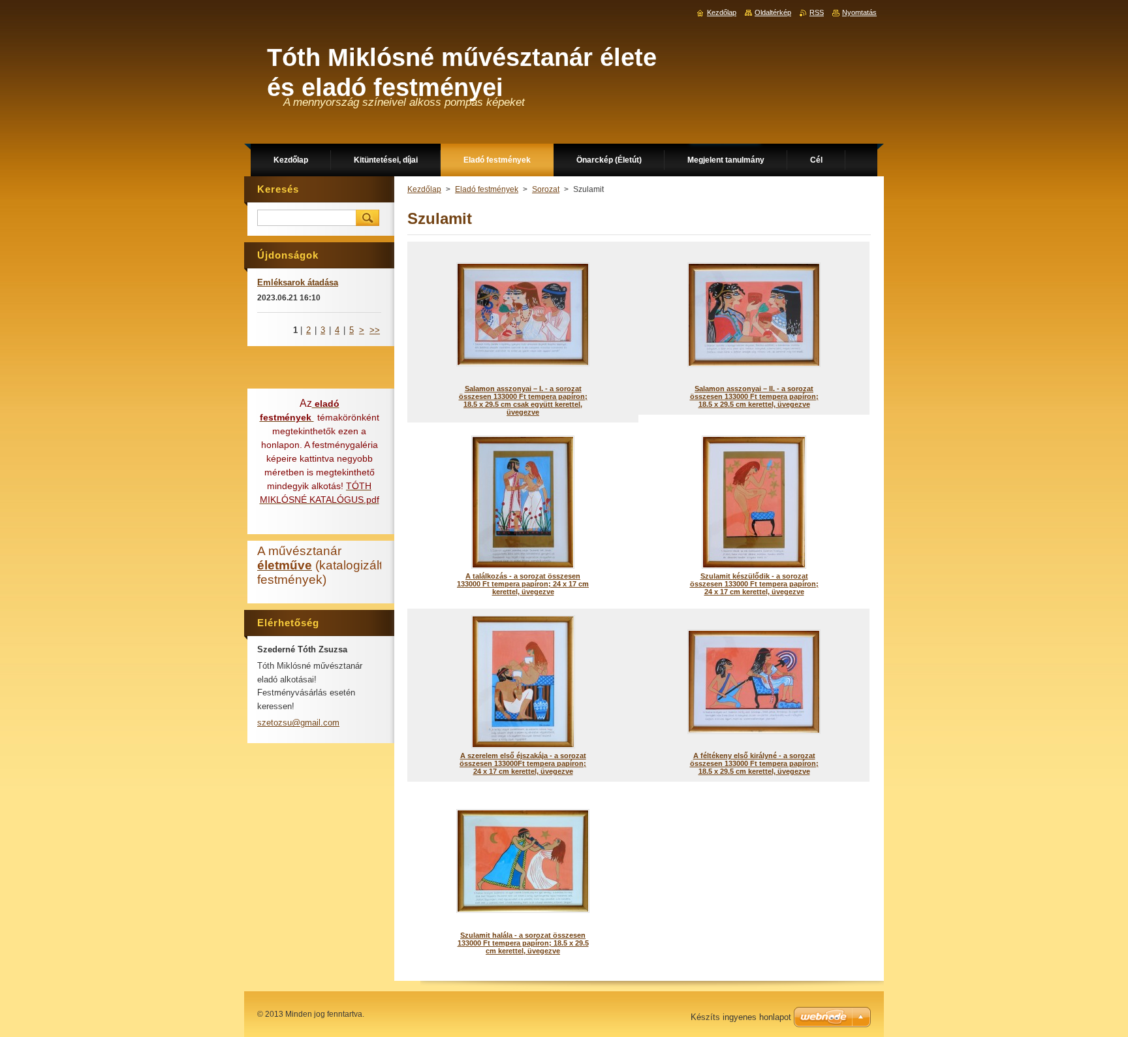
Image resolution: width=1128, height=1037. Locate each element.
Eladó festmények (486, 189)
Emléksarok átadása (297, 282)
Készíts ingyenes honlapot (741, 1017)
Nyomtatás (859, 12)
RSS (816, 12)
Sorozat (545, 189)
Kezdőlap (424, 189)
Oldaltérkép (773, 12)
